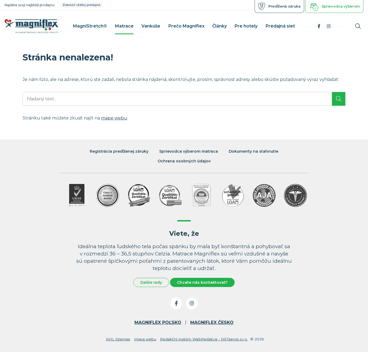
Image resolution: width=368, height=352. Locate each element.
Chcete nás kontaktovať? (202, 282)
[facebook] (319, 26)
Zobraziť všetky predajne (81, 5)
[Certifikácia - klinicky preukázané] (295, 195)
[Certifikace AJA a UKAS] (76, 195)
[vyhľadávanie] (358, 26)
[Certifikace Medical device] (107, 195)
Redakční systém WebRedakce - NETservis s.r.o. (204, 339)
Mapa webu (145, 339)
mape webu (114, 118)
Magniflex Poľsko (157, 322)
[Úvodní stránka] (31, 26)
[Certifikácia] (139, 195)
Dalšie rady (151, 282)
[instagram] (328, 26)
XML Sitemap (118, 339)
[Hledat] (338, 99)
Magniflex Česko (212, 322)
